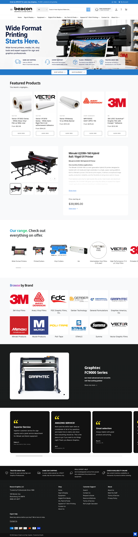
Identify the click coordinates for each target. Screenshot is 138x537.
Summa (99, 337)
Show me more (89, 385)
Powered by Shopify (38, 535)
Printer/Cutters (39, 261)
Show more (72, 190)
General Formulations (99, 310)
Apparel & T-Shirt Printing (89, 17)
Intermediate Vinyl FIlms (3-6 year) (98, 262)
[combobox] (70, 9)
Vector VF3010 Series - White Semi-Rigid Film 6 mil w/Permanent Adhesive (45, 122)
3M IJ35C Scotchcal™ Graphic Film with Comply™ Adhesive (116, 121)
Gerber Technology (79, 310)
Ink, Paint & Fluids (70, 17)
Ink (79, 261)
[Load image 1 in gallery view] (15, 189)
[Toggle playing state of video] (64, 394)
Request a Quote (88, 495)
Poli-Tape (59, 337)
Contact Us (62, 506)
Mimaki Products (19, 337)
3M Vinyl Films (19, 310)
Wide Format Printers (19, 261)
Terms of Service (88, 501)
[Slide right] (54, 178)
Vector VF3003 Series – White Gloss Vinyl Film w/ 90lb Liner (20, 121)
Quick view (21, 133)
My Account (124, 2)
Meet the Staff (112, 493)
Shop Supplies (58, 72)
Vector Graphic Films (119, 337)
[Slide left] (50, 178)
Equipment (41, 17)
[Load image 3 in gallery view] (40, 189)
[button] (11, 9)
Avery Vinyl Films (39, 310)
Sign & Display (29, 17)
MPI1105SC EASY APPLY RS (90, 120)
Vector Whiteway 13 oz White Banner (67, 120)
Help (115, 2)
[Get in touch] (121, 9)
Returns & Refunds (89, 498)
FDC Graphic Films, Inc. (59, 311)
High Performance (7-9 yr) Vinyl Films (118, 262)
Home (60, 490)
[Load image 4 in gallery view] (52, 189)
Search (85, 490)
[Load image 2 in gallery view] (28, 189)
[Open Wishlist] (135, 534)
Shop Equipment (77, 72)
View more (72, 208)
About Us (114, 17)
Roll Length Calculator (90, 504)
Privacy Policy (112, 498)
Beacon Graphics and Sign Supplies (23, 535)
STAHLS (79, 337)
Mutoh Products (39, 337)
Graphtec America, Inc (119, 311)
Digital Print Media (54, 17)
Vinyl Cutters (58, 261)
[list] (69, 432)
